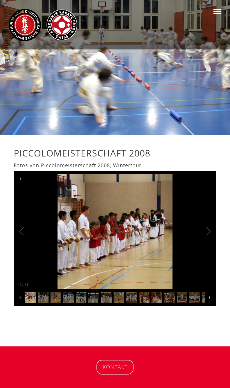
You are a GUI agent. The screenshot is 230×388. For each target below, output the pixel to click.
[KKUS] (62, 24)
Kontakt (115, 367)
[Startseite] (25, 25)
